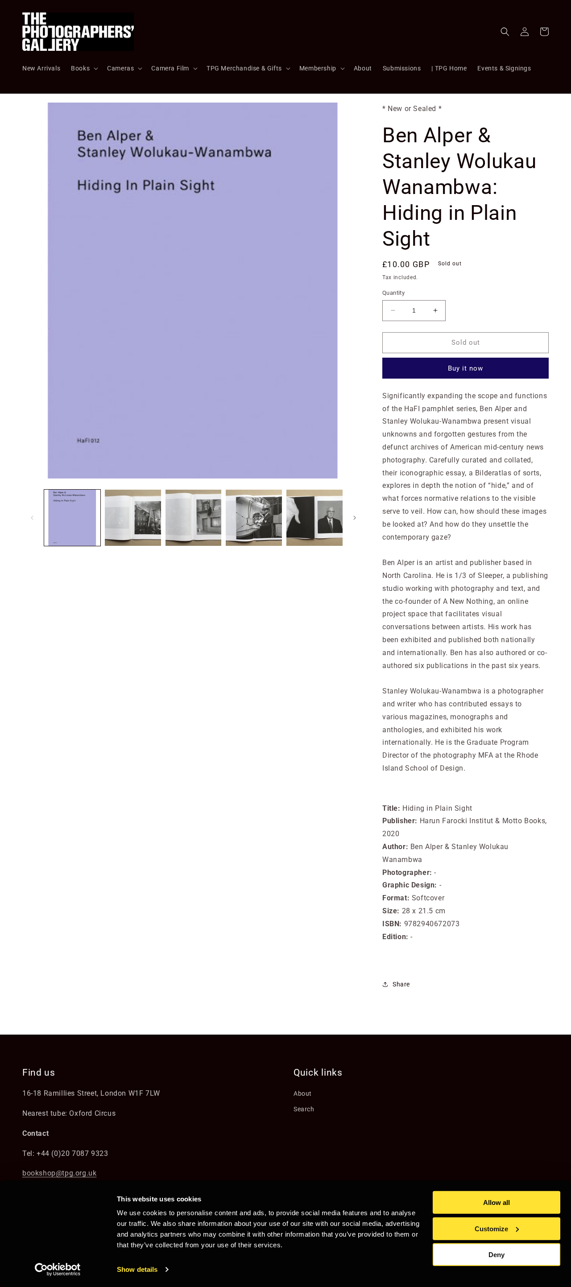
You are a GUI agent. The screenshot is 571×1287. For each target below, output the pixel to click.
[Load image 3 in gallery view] (194, 518)
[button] (84, 68)
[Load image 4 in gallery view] (254, 518)
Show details (137, 1269)
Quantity (393, 292)
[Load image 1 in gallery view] (72, 518)
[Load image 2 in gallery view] (133, 518)
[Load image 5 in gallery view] (314, 518)
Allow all (496, 1202)
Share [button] (401, 984)
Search (304, 1109)
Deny (496, 1254)
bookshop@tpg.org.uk (59, 1173)
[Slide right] (354, 518)
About (303, 1093)
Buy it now (465, 368)
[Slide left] (32, 518)
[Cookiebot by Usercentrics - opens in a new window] (58, 1269)
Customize (491, 1228)
